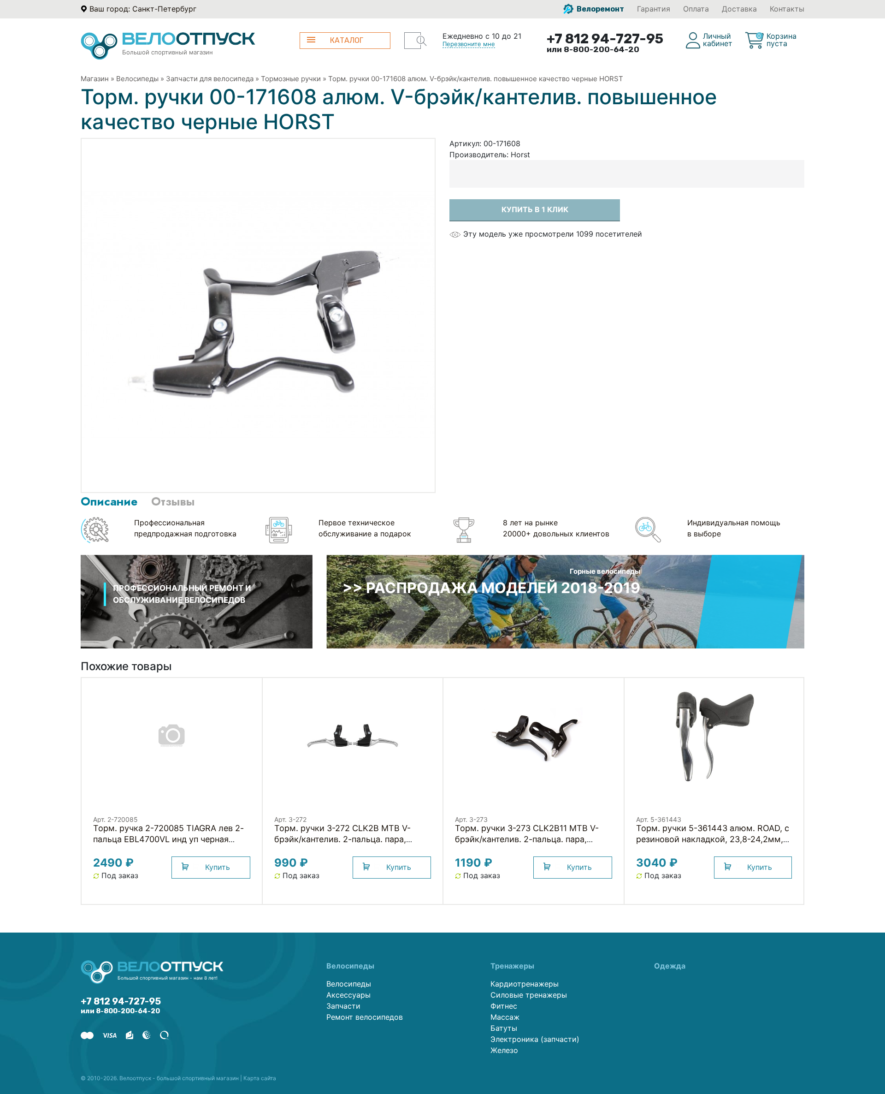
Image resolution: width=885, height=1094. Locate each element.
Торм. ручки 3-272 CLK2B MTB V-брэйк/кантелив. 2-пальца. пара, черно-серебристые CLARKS (342, 839)
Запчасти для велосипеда (210, 78)
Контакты (787, 8)
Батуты (503, 1028)
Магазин (95, 78)
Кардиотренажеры (524, 983)
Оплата (696, 8)
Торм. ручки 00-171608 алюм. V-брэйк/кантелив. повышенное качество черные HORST (475, 78)
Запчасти (343, 1006)
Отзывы (173, 501)
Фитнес (503, 1006)
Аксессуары (348, 994)
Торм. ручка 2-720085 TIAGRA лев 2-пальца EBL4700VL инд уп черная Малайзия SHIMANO (168, 839)
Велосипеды (137, 78)
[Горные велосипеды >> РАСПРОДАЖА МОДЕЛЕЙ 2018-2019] (565, 601)
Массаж (504, 1017)
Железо (504, 1050)
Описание (109, 501)
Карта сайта (259, 1078)
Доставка (739, 8)
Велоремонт (599, 9)
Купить (217, 867)
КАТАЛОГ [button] (346, 40)
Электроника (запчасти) (534, 1039)
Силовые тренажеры (528, 994)
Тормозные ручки (291, 78)
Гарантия (653, 8)
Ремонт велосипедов (364, 1017)
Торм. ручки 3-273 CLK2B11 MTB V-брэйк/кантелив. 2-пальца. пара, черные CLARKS (527, 839)
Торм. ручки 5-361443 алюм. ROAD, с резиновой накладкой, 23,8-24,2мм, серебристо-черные (712, 839)
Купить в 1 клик (535, 209)
